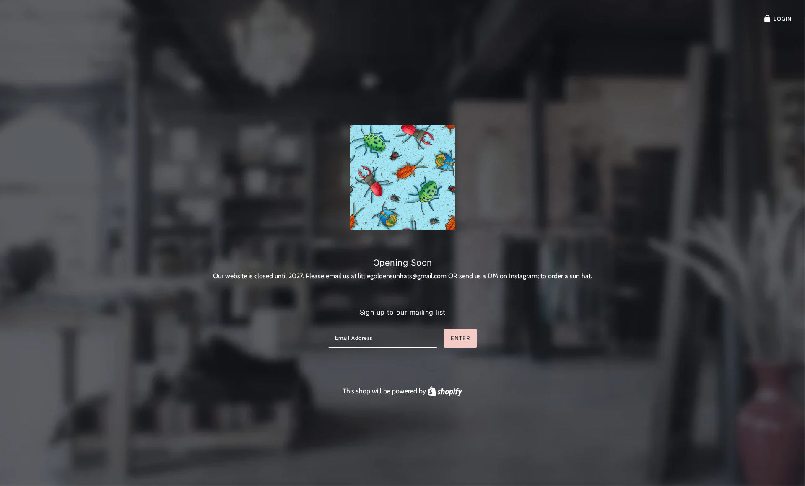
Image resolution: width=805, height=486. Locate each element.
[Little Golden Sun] (402, 177)
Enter (460, 338)
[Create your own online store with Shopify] (445, 391)
